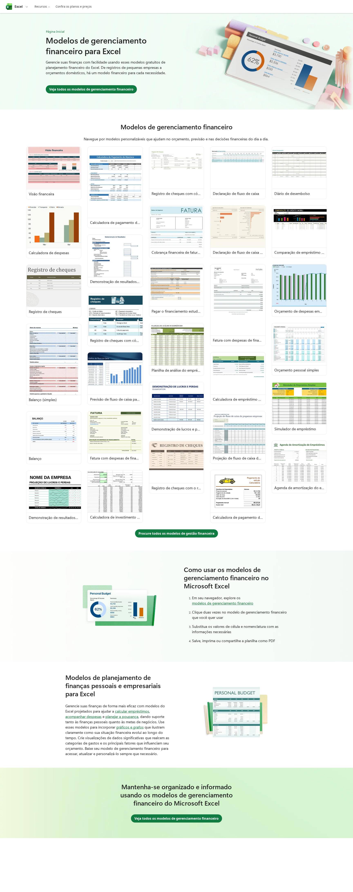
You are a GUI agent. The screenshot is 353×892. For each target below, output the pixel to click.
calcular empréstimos (132, 711)
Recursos (41, 6)
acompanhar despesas (83, 716)
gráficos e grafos (130, 727)
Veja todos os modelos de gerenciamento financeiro (91, 89)
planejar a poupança (121, 716)
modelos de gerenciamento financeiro (222, 603)
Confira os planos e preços (74, 6)
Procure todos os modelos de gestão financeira (176, 533)
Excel (19, 6)
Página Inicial (55, 32)
